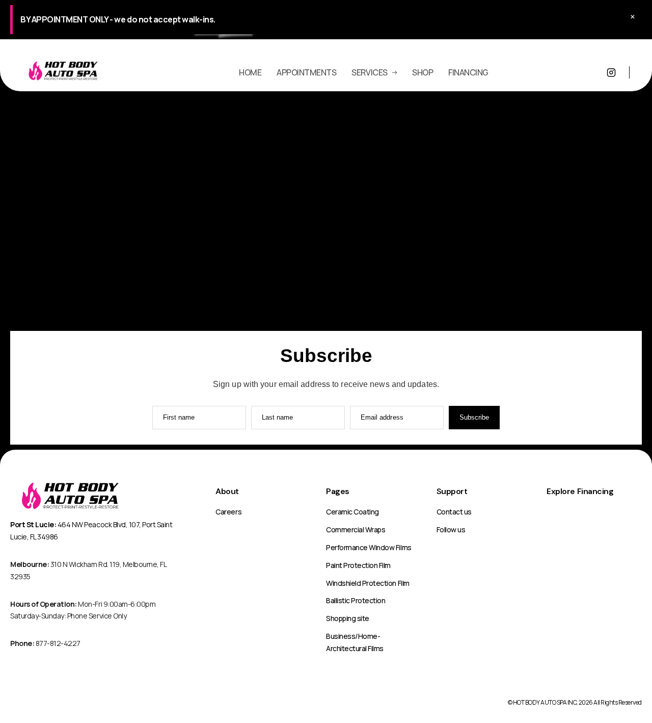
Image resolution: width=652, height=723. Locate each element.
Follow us (451, 529)
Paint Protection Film (358, 565)
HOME (250, 72)
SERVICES (369, 72)
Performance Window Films (368, 547)
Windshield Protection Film (368, 583)
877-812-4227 (45, 643)
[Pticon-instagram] (611, 72)
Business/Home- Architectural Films (355, 642)
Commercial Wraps (355, 529)
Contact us (454, 512)
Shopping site (347, 618)
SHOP (422, 72)
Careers (228, 512)
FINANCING (468, 72)
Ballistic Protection (355, 600)
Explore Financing (580, 491)
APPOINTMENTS (306, 72)
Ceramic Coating (352, 512)
